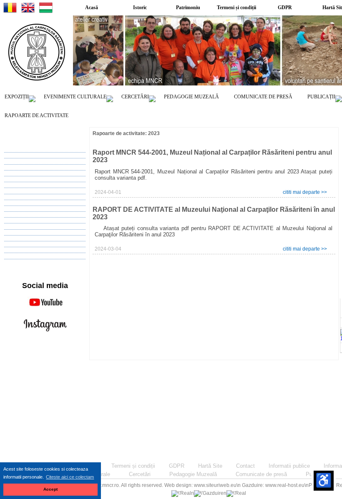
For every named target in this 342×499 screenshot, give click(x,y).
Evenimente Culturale (75, 97)
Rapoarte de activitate (36, 115)
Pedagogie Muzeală (191, 97)
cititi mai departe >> (305, 192)
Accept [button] (50, 489)
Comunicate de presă (263, 97)
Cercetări (135, 97)
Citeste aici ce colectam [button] (70, 476)
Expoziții (17, 97)
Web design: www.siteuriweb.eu (200, 485)
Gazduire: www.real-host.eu (273, 485)
